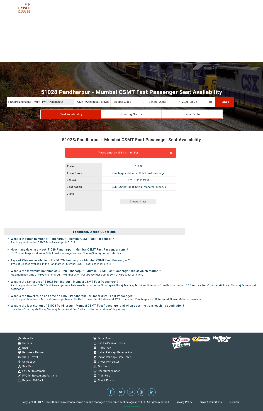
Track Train (104, 347)
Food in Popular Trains (110, 343)
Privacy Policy (184, 402)
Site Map (27, 366)
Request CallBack (32, 380)
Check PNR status (108, 361)
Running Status (131, 114)
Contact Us (28, 361)
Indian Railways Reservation (114, 352)
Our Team (103, 366)
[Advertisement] (107, 25)
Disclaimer (234, 402)
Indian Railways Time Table (113, 357)
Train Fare (103, 375)
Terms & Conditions (210, 402)
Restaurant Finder (108, 371)
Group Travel (29, 357)
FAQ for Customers (33, 371)
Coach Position (106, 380)
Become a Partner (32, 352)
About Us (27, 338)
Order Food (103, 338)
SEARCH (224, 102)
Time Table (192, 114)
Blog (24, 347)
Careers (26, 343)
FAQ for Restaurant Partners (39, 375)
